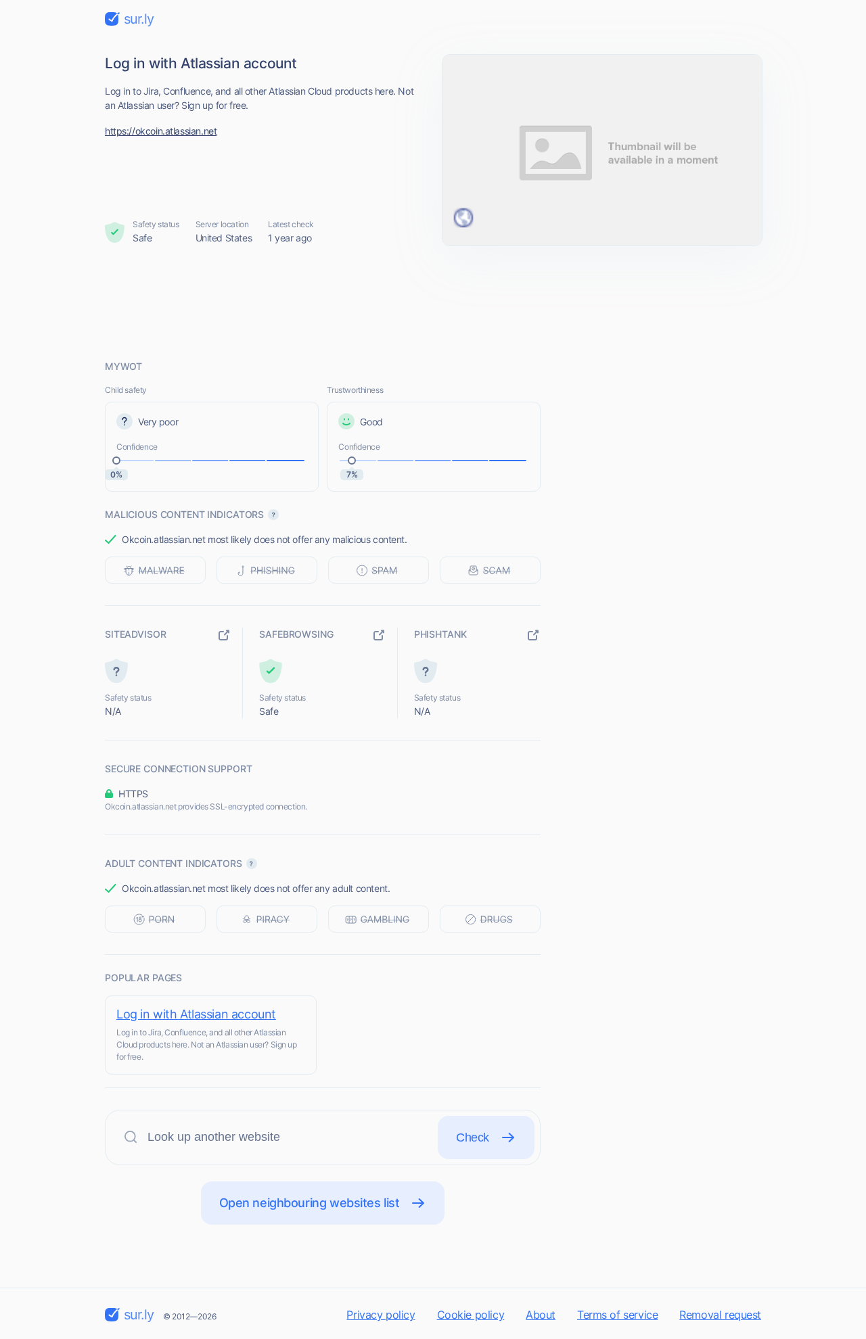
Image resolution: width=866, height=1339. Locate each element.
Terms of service (617, 1314)
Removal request (720, 1314)
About (540, 1314)
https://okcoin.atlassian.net (160, 131)
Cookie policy (471, 1314)
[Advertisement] (433, 302)
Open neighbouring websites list (309, 1203)
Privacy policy (380, 1314)
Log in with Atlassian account (196, 1014)
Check (472, 1137)
